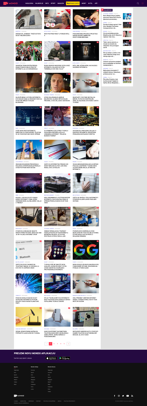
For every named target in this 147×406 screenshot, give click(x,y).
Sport (15, 375)
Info (15, 372)
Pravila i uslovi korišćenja (21, 403)
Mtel (15, 384)
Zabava (33, 377)
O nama (16, 401)
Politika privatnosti (69, 401)
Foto (32, 387)
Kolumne (33, 384)
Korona (33, 370)
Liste (32, 389)
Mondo (16, 367)
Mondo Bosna (51, 367)
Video (15, 382)
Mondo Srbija (34, 367)
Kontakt (38, 401)
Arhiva (59, 401)
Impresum (31, 401)
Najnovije (16, 370)
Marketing (23, 401)
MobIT (15, 379)
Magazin (16, 377)
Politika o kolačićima (49, 401)
